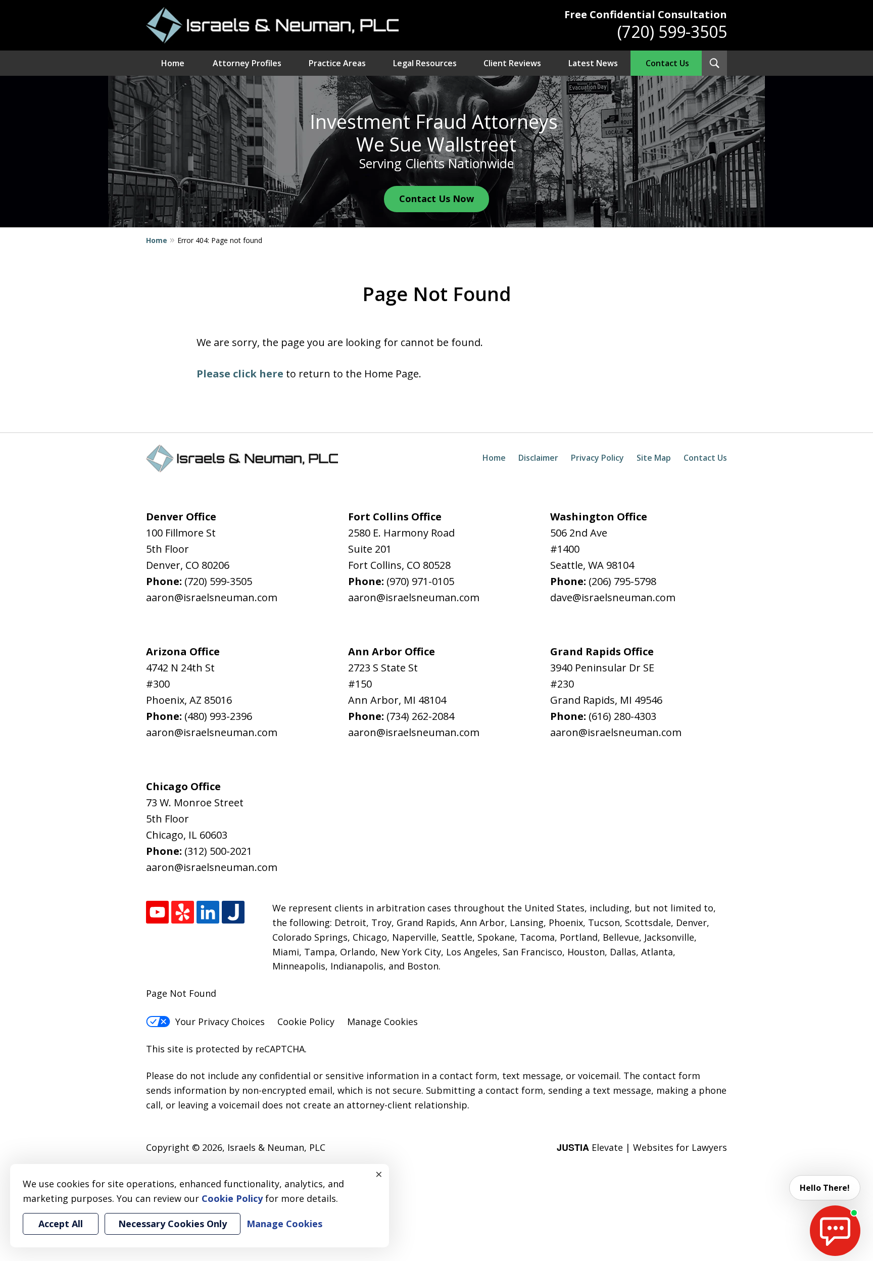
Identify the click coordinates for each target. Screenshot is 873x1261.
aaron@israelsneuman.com (211, 597)
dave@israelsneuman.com (612, 597)
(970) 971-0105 (420, 581)
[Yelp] (182, 912)
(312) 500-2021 (218, 851)
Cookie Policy (305, 1021)
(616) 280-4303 (622, 716)
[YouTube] (157, 912)
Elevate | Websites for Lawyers (642, 1147)
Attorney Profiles (247, 63)
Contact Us (667, 63)
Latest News (593, 63)
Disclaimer (538, 457)
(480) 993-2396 (218, 716)
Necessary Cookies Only (172, 1224)
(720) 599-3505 (672, 31)
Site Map (654, 457)
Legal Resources (425, 63)
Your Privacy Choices (220, 1021)
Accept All (60, 1224)
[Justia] (233, 912)
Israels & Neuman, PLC (276, 1147)
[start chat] (835, 1230)
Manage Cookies (382, 1021)
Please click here (240, 373)
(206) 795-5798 (622, 581)
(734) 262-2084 (420, 716)
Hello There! (825, 1187)
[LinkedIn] (208, 912)
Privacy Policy (597, 457)
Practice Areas (337, 63)
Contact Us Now (436, 198)
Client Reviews (512, 63)
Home (172, 63)
